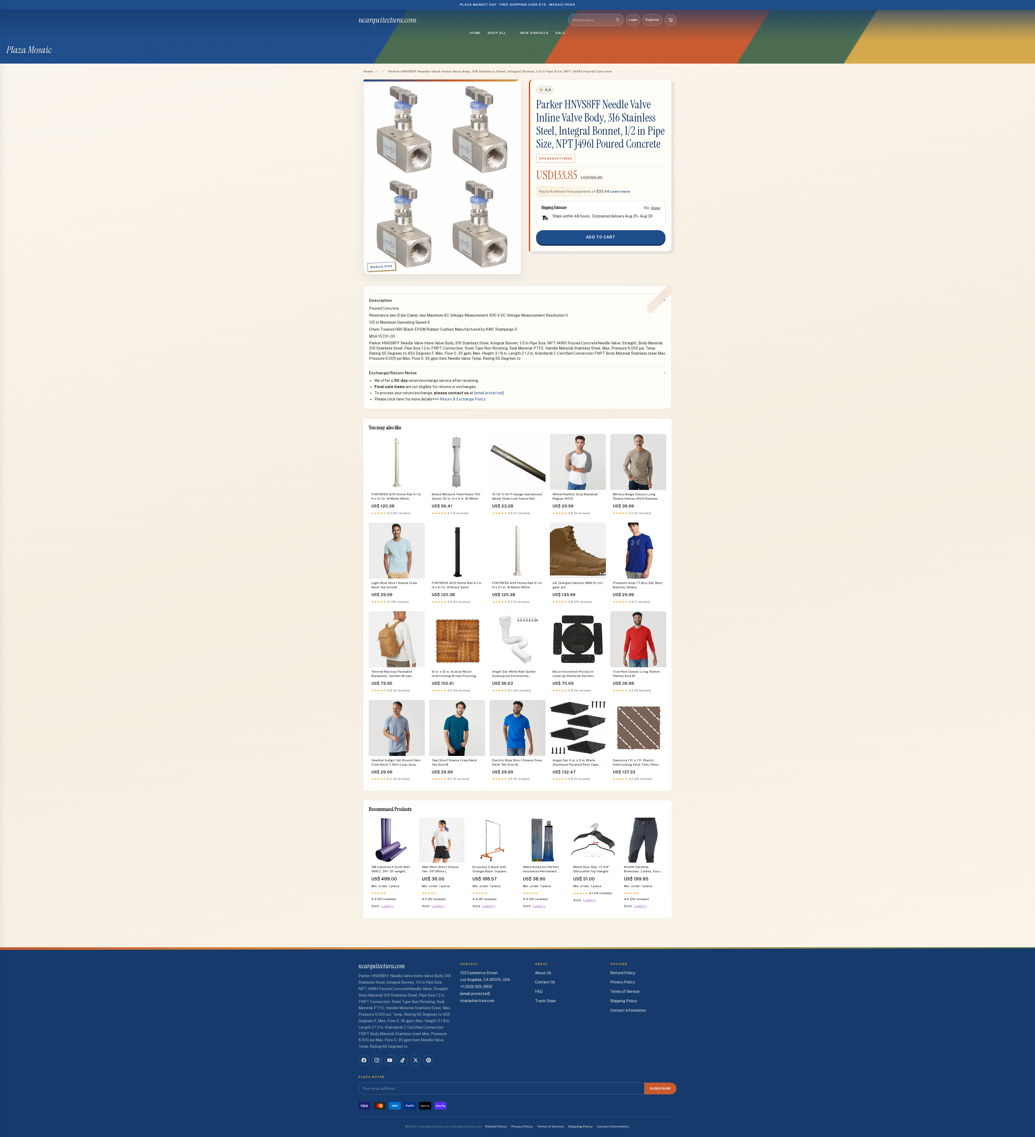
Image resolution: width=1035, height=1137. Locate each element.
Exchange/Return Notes (393, 373)
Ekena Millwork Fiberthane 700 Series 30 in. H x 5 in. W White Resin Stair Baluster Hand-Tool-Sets (456, 496)
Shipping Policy (623, 1001)
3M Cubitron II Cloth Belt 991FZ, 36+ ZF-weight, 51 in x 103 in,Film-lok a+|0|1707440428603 (390, 869)
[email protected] (489, 393)
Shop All (497, 33)
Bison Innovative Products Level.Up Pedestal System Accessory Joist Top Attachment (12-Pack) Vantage (576, 674)
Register (653, 20)
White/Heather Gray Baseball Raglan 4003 (575, 496)
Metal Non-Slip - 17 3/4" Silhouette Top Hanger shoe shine (591, 869)
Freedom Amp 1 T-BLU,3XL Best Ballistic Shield (638, 585)
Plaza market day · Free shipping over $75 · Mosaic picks (517, 4)
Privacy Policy (622, 982)
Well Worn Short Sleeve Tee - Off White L (440, 869)
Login (633, 20)
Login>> (387, 906)
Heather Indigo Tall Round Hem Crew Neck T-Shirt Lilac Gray (395, 762)
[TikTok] (402, 1060)
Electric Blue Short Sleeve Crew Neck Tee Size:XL (517, 762)
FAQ (539, 991)
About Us (543, 973)
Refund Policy (622, 973)
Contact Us (545, 982)
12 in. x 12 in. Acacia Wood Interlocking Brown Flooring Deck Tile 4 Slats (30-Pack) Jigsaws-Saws (454, 674)
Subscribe (660, 1088)
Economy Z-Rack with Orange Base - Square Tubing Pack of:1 (489, 869)
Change (655, 208)
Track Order (545, 1001)
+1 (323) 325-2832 (476, 986)
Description (380, 300)
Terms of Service (625, 991)
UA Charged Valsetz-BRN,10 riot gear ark (578, 585)
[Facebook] (363, 1060)
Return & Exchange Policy (463, 399)
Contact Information (628, 1010)
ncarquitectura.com (387, 20)
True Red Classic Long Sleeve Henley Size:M (636, 674)
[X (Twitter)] (415, 1060)
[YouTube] (389, 1060)
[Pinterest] (428, 1060)
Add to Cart (600, 237)
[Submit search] (617, 20)
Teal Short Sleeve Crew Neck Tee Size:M (454, 762)
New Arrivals (534, 33)
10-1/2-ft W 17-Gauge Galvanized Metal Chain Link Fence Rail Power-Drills (517, 496)
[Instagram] (376, 1060)
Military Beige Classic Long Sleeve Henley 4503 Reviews (635, 496)
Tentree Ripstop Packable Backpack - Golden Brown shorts (391, 674)
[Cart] (671, 20)
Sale (560, 33)
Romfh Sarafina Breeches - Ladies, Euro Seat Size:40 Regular (642, 869)
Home (475, 33)
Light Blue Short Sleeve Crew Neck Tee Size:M (394, 585)
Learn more (620, 191)
